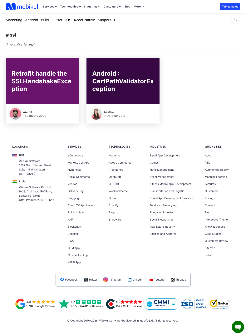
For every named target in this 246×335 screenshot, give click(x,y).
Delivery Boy (76, 191)
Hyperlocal (74, 169)
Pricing (209, 198)
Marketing (14, 20)
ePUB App (74, 262)
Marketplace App (79, 162)
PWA (71, 240)
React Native (84, 20)
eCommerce (75, 155)
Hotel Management (162, 169)
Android (31, 20)
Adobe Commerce (120, 162)
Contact (210, 205)
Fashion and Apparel (163, 233)
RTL (207, 162)
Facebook (71, 279)
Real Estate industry (162, 226)
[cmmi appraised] (162, 304)
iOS (68, 20)
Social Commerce (79, 176)
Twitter (93, 279)
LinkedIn (137, 279)
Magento (114, 155)
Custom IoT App (78, 255)
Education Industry (162, 212)
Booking (73, 233)
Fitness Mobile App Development (170, 183)
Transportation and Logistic (167, 191)
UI (115, 20)
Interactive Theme (216, 219)
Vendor (72, 183)
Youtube (159, 279)
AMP (71, 219)
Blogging (73, 198)
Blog (127, 6)
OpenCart (115, 176)
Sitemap (210, 248)
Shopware (115, 219)
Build (45, 20)
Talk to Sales (230, 6)
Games (154, 162)
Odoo (112, 198)
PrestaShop (116, 169)
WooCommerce (118, 191)
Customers (111, 6)
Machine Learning (216, 176)
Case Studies (213, 233)
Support (104, 20)
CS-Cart (114, 183)
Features (210, 183)
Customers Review (216, 240)
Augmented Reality (217, 169)
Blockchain (74, 226)
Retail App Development (165, 155)
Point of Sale (76, 212)
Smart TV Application (81, 205)
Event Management (162, 176)
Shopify (113, 205)
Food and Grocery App (164, 205)
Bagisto (113, 212)
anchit (27, 112)
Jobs (208, 255)
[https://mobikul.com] (22, 6)
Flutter (57, 20)
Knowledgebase (215, 226)
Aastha (109, 112)
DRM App (74, 248)
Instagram (115, 279)
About (208, 155)
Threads (180, 279)
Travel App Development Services (171, 198)
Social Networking (161, 219)
